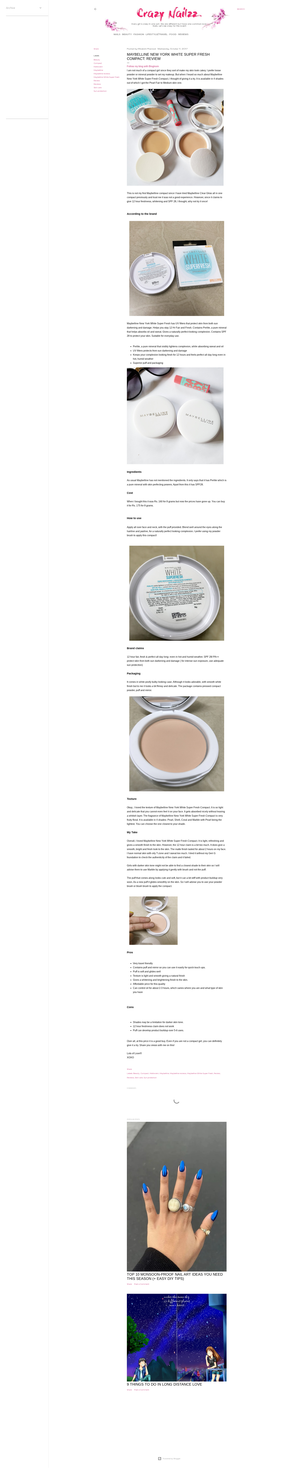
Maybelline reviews (102, 73)
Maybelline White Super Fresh (106, 77)
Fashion (139, 34)
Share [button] (96, 49)
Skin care (98, 87)
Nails (117, 34)
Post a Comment (141, 1284)
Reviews (183, 34)
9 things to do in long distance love (164, 1384)
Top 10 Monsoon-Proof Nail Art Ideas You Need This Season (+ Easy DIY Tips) (175, 1276)
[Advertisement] (169, 1428)
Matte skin (98, 66)
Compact (98, 63)
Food (172, 34)
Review (97, 80)
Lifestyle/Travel (157, 34)
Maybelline (98, 70)
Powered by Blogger (171, 1458)
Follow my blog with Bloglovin (143, 66)
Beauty (127, 34)
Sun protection (100, 91)
